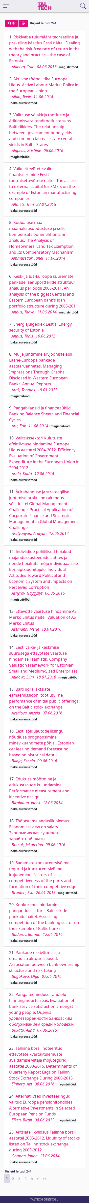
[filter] (11, 23)
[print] (23, 23)
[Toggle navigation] (6, 6)
